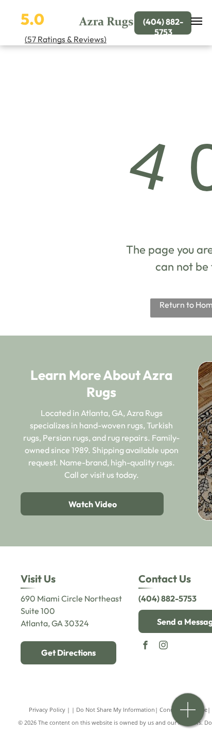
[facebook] (145, 646)
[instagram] (163, 646)
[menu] (196, 21)
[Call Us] (188, 715)
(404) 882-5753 (167, 598)
